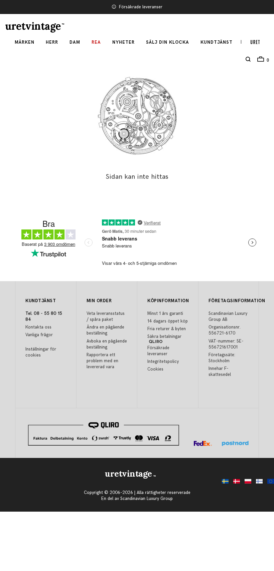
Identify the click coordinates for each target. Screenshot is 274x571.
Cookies (155, 369)
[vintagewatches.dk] (235, 483)
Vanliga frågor (39, 335)
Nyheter (123, 42)
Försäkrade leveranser (140, 7)
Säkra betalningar (164, 336)
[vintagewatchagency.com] (269, 483)
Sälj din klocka (167, 42)
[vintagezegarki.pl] (246, 483)
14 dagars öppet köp (167, 321)
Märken (24, 42)
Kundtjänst (216, 42)
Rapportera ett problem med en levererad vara (102, 361)
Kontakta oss (38, 327)
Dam (75, 42)
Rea (96, 42)
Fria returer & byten (166, 329)
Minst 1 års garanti (165, 313)
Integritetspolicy (163, 361)
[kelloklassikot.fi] (258, 483)
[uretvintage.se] (224, 483)
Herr (52, 42)
